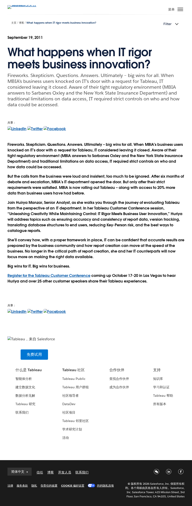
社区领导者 (70, 395)
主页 (13, 23)
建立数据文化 (25, 387)
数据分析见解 (25, 395)
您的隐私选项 (105, 486)
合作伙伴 (116, 369)
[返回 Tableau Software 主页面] (23, 5)
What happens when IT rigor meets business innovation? (61, 23)
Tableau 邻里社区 (75, 421)
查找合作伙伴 (119, 379)
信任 (40, 472)
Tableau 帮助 (163, 395)
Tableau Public (73, 379)
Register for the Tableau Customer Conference (48, 275)
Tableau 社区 (73, 369)
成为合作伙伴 (119, 387)
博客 (21, 23)
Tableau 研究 (25, 404)
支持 (157, 369)
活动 (65, 438)
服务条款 (22, 486)
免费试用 (34, 354)
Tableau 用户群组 (75, 387)
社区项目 (68, 412)
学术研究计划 (72, 429)
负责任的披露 (49, 486)
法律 (10, 486)
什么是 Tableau (28, 369)
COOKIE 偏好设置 (72, 486)
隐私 (34, 486)
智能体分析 (23, 379)
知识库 (158, 379)
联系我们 (22, 412)
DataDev (68, 404)
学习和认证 (161, 387)
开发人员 (64, 472)
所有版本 (159, 404)
